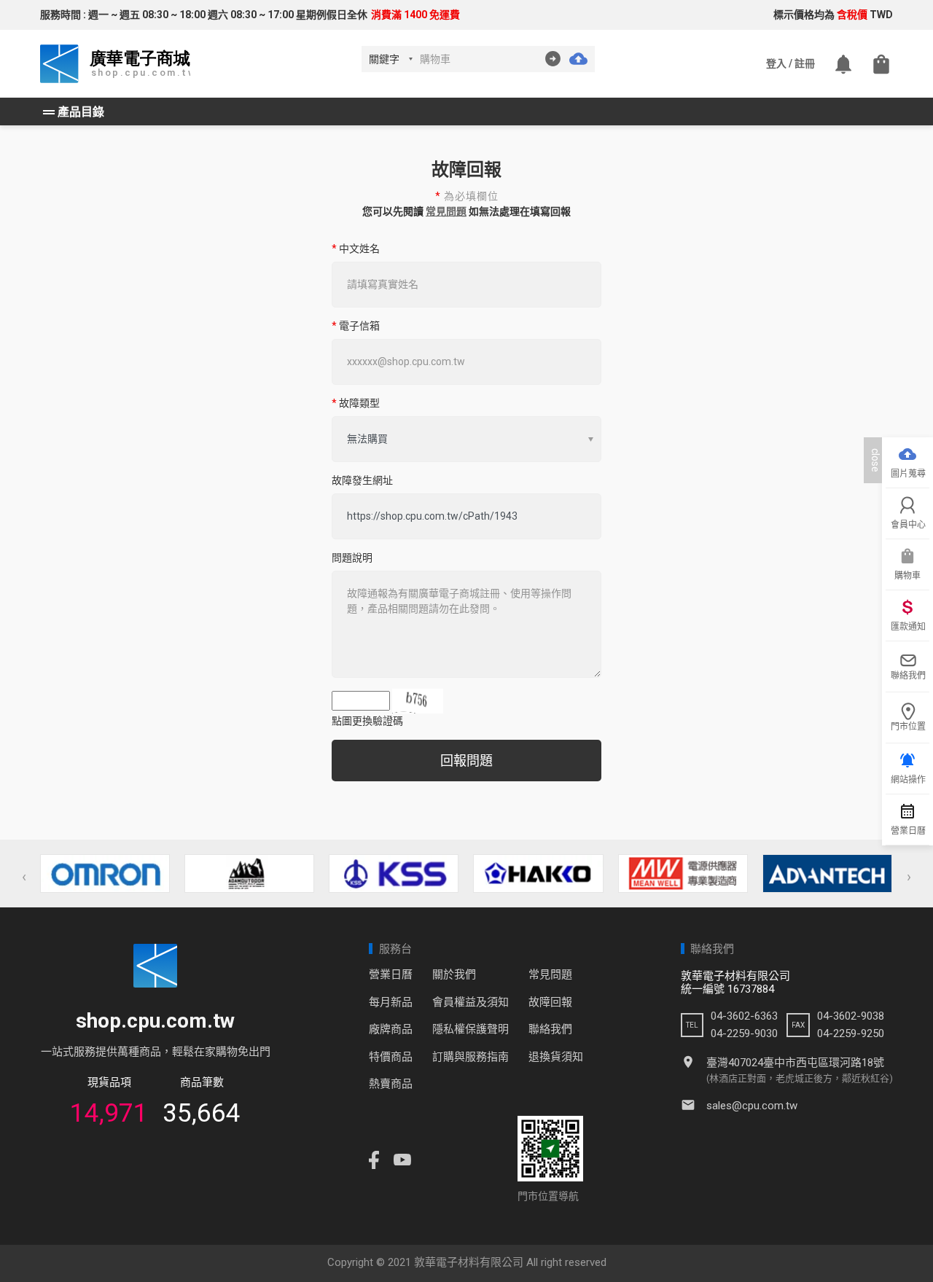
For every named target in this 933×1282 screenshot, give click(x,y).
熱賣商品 (391, 1083)
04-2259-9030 (744, 1033)
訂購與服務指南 (470, 1056)
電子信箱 (356, 326)
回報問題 (466, 760)
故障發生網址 (362, 480)
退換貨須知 (555, 1056)
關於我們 (454, 974)
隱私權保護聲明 (470, 1029)
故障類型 (356, 403)
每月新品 (391, 1002)
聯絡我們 (550, 1029)
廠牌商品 (391, 1029)
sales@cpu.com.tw (751, 1105)
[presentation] (24, 877)
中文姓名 (356, 248)
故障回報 (550, 1002)
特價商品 (391, 1056)
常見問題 (446, 211)
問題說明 (352, 557)
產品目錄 (72, 112)
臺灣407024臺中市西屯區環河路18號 (795, 1062)
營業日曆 (391, 974)
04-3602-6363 (744, 1016)
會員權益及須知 (470, 1002)
